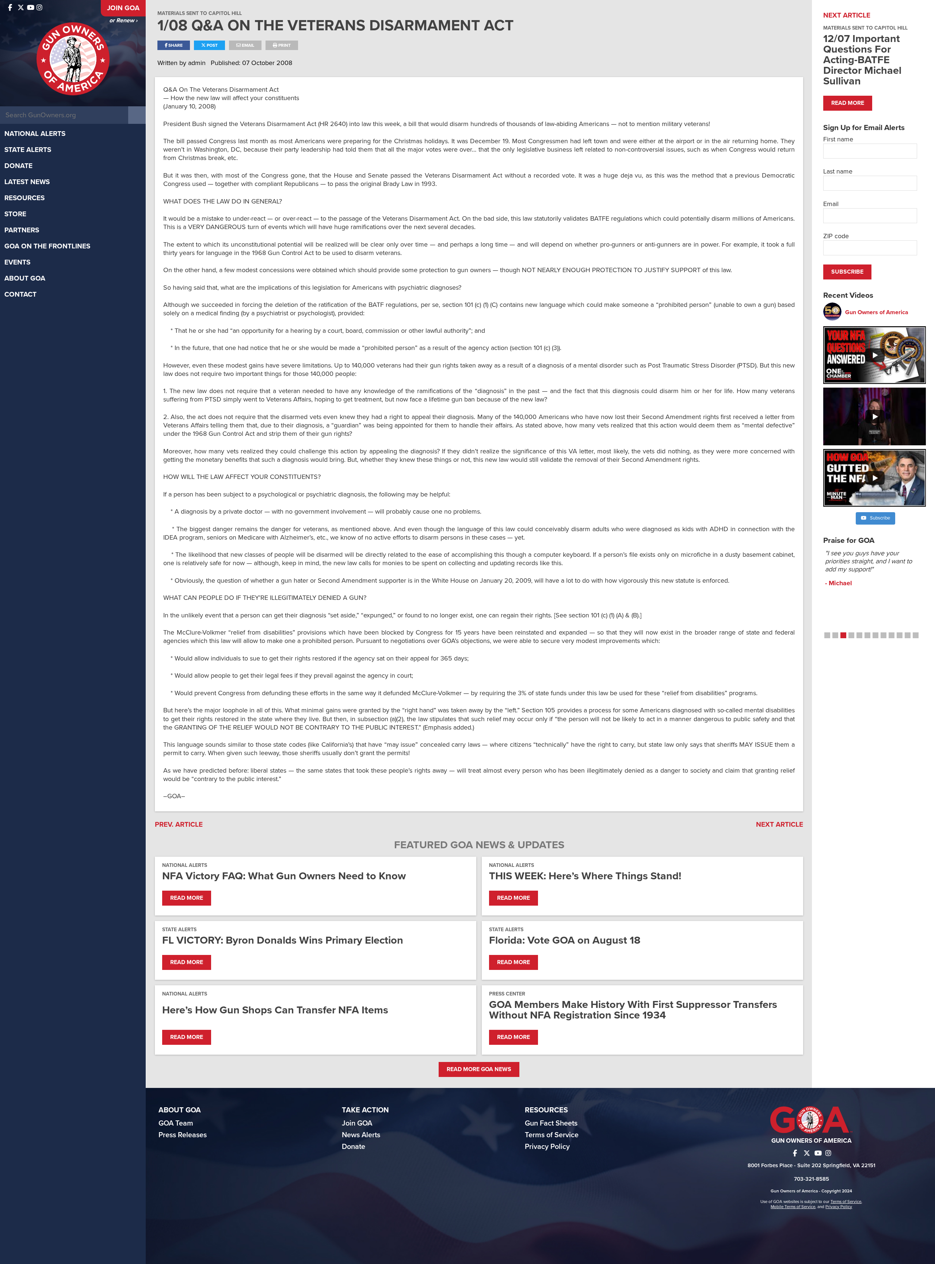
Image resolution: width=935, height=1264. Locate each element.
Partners (21, 230)
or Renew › (123, 20)
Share (175, 45)
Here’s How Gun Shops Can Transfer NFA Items (275, 1010)
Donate (18, 166)
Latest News (27, 182)
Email (247, 45)
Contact (20, 294)
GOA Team (176, 1123)
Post (212, 45)
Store (15, 214)
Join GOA (123, 8)
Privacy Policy (547, 1146)
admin (197, 63)
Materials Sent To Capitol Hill (199, 13)
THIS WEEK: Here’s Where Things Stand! (585, 876)
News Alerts (361, 1135)
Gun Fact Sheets (551, 1123)
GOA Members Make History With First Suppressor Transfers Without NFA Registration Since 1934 (633, 1009)
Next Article (779, 825)
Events (17, 262)
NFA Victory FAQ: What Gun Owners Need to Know (284, 876)
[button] (827, 635)
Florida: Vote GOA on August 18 (565, 940)
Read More (186, 898)
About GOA (24, 278)
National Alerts (34, 134)
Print (284, 45)
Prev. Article (179, 825)
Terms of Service (552, 1135)
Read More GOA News (479, 1069)
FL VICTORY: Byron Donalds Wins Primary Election (282, 940)
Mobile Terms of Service (793, 1206)
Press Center (507, 994)
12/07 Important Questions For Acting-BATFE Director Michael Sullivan (862, 59)
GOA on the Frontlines (47, 246)
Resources (24, 198)
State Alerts (27, 150)
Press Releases (183, 1135)
